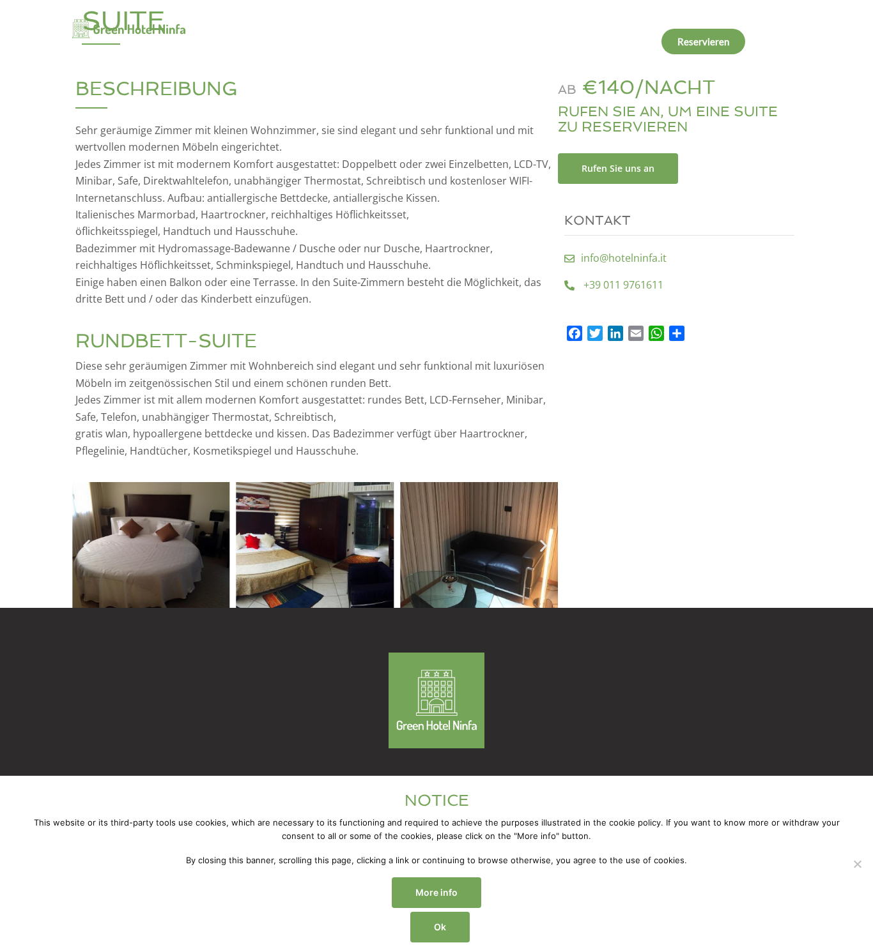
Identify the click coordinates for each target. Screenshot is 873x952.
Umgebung (483, 41)
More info (436, 892)
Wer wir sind (360, 41)
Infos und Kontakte (611, 41)
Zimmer (424, 41)
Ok (440, 926)
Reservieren (703, 41)
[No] (857, 864)
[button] (87, 545)
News (538, 41)
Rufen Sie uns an (618, 168)
